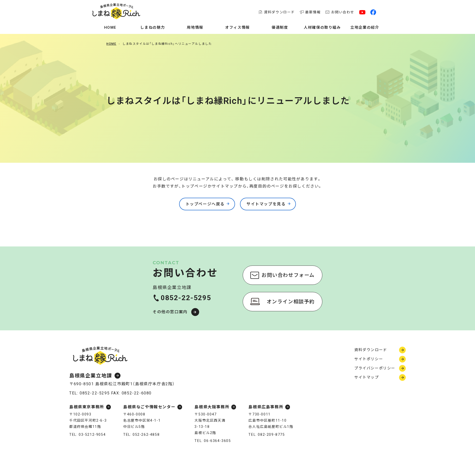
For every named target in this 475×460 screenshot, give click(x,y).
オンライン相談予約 (291, 302)
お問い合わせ (342, 12)
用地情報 (195, 27)
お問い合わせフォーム (288, 275)
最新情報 (313, 12)
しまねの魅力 (152, 27)
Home (110, 27)
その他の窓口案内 (170, 312)
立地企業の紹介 (364, 27)
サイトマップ (366, 377)
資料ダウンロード (279, 12)
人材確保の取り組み (322, 27)
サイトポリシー (368, 359)
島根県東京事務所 (86, 407)
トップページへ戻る (205, 204)
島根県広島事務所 (265, 407)
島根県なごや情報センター (149, 407)
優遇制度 (280, 27)
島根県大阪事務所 (211, 407)
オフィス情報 (237, 27)
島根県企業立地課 (90, 376)
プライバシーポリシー (374, 368)
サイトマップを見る (265, 204)
